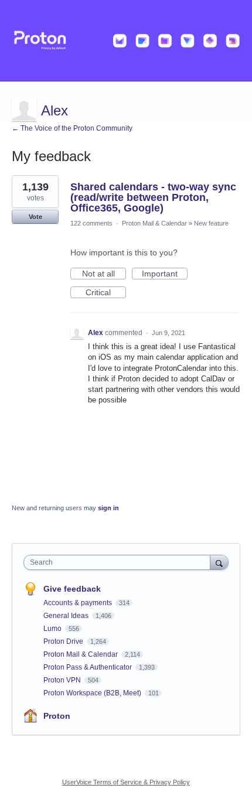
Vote (35, 216)
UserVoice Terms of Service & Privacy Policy (126, 782)
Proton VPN (63, 680)
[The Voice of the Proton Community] (126, 41)
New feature (211, 223)
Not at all (104, 274)
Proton (56, 716)
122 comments (91, 223)
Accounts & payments (78, 603)
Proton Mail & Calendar (154, 223)
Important (165, 274)
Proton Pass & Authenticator (88, 667)
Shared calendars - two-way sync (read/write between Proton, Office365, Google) (153, 197)
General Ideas (66, 616)
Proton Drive (64, 641)
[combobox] (119, 562)
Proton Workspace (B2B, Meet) (93, 693)
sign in (108, 507)
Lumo (53, 628)
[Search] (219, 562)
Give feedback (72, 588)
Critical (106, 293)
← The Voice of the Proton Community (72, 128)
